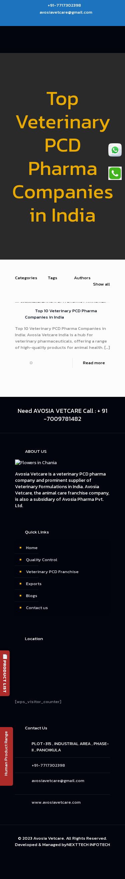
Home (32, 547)
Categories (26, 278)
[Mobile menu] (116, 39)
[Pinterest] (58, 20)
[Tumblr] (75, 20)
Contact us (37, 607)
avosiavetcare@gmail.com (66, 12)
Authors (82, 278)
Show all (101, 284)
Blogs (31, 595)
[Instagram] (66, 20)
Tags (52, 278)
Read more (94, 363)
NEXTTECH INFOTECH (88, 844)
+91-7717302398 (64, 5)
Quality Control (41, 559)
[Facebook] (49, 20)
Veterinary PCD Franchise (52, 571)
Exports (34, 583)
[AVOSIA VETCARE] (62, 39)
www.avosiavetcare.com (56, 802)
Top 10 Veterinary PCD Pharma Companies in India (61, 314)
